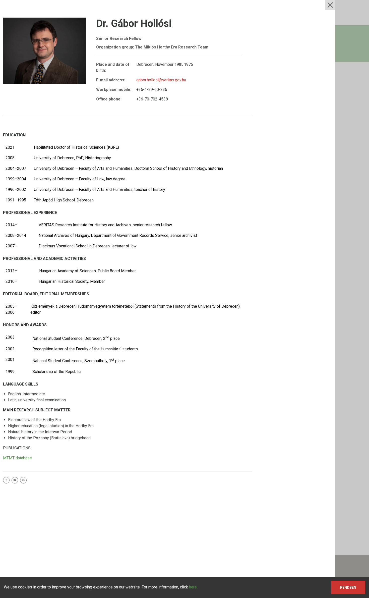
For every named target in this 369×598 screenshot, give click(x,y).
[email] (16, 481)
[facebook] (7, 481)
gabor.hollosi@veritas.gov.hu (161, 80)
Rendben (348, 587)
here (193, 587)
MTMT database (17, 458)
